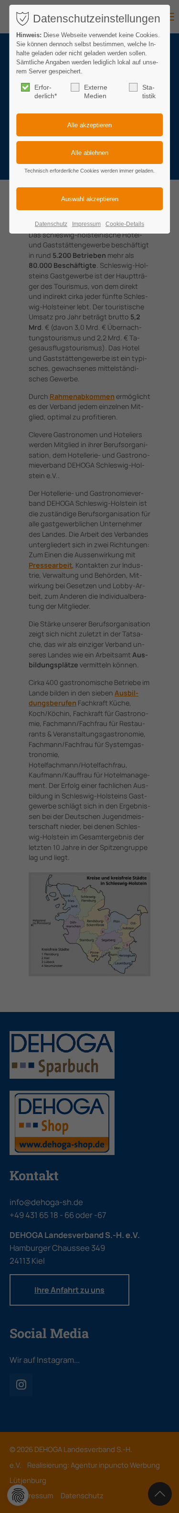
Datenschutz (51, 224)
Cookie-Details (124, 224)
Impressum (86, 224)
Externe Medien (95, 91)
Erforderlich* (45, 91)
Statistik (149, 91)
